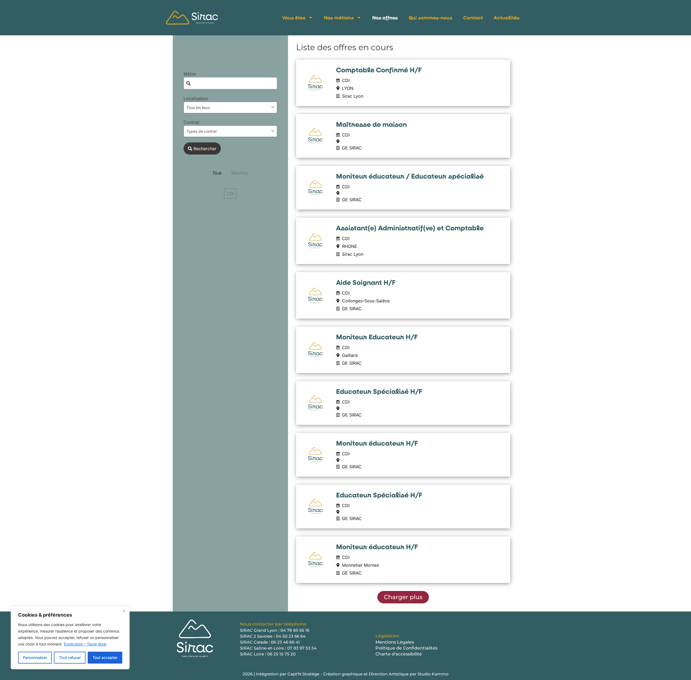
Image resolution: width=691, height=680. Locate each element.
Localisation (196, 98)
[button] (403, 597)
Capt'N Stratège (303, 673)
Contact (473, 17)
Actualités (507, 17)
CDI (230, 193)
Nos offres (385, 17)
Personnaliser (35, 657)
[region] (70, 637)
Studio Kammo (433, 673)
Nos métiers (339, 17)
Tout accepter (105, 657)
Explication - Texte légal (85, 644)
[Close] (124, 610)
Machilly (239, 173)
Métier (190, 74)
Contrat (191, 122)
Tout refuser (70, 657)
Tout (217, 173)
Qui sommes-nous (430, 17)
